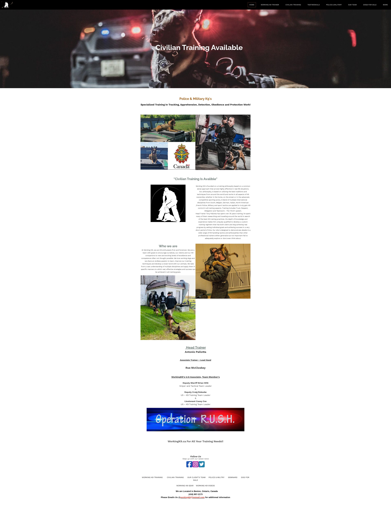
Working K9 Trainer (270, 5)
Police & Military (334, 5)
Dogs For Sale (369, 5)
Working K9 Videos (205, 486)
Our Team (352, 5)
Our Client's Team (196, 477)
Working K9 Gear (184, 486)
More (385, 5)
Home (251, 5)
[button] (143, 48)
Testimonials (314, 5)
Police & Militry (216, 477)
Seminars (232, 477)
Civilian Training (293, 5)
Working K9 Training (152, 477)
